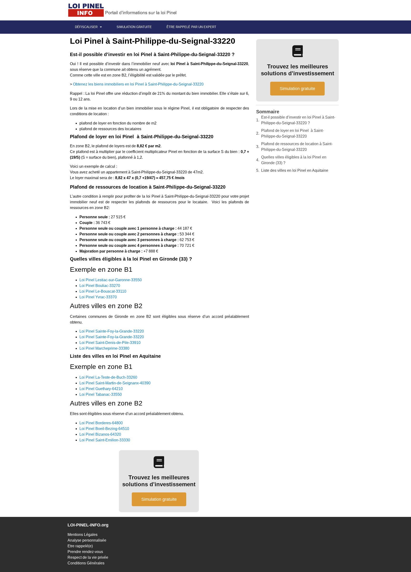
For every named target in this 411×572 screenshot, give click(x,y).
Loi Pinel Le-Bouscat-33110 (102, 291)
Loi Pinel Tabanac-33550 (100, 394)
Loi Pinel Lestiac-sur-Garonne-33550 (110, 280)
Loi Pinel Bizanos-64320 (100, 434)
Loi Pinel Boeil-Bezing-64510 (104, 429)
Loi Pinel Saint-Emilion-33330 (104, 440)
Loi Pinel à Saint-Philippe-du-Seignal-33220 (152, 40)
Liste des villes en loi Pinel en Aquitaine (294, 170)
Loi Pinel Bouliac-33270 (99, 286)
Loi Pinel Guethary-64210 (101, 389)
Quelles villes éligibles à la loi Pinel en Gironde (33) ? (293, 160)
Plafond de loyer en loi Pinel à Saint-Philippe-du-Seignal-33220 (292, 133)
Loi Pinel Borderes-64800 (101, 423)
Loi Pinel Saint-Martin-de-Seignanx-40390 (115, 383)
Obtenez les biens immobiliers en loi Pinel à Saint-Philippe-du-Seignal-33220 (138, 84)
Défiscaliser (86, 27)
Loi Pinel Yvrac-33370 (98, 297)
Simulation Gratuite (134, 27)
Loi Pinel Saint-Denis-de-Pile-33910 (110, 343)
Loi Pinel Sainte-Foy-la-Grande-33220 (111, 331)
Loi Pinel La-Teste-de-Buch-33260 (108, 377)
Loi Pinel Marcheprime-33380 (104, 348)
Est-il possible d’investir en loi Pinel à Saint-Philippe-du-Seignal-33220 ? (298, 120)
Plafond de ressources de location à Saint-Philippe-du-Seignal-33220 (297, 147)
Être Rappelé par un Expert (191, 27)
